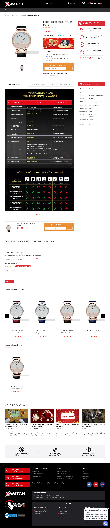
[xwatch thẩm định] (15, 505)
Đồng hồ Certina (43, 483)
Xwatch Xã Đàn (63, 507)
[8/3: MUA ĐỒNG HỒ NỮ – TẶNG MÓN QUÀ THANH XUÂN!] (42, 416)
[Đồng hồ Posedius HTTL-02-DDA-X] (93, 312)
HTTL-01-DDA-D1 (17, 332)
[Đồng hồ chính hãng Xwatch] (14, 4)
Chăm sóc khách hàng (39, 468)
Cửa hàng (72, 3)
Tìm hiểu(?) (67, 35)
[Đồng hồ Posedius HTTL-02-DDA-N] (67, 312)
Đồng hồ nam (36, 10)
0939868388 (38, 514)
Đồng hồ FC (35, 483)
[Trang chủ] (5, 10)
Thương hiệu (24, 10)
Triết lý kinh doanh (61, 473)
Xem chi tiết (49, 56)
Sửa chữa (66, 10)
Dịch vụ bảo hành (88, 507)
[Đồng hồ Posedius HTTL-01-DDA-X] (42, 312)
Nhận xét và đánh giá (11, 263)
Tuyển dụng (84, 478)
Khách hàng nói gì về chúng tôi (64, 478)
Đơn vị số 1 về (55, 453)
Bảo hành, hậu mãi (55, 455)
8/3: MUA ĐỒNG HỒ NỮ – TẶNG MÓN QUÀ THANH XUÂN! (42, 425)
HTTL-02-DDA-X (93, 332)
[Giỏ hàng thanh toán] (99, 4)
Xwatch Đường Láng (40, 507)
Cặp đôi (57, 10)
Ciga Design (51, 483)
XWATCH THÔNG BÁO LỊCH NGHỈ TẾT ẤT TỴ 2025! (67, 425)
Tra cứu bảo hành (36, 476)
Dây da (63, 483)
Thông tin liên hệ (85, 476)
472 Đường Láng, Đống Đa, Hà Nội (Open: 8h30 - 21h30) (44, 510)
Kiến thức (76, 10)
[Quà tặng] (58, 44)
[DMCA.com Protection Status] (21, 516)
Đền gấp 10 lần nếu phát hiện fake (94, 43)
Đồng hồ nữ (47, 10)
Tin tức (82, 471)
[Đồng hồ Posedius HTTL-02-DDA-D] (22, 68)
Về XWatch (13, 10)
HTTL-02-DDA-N (67, 332)
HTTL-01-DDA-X (42, 332)
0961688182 (91, 4)
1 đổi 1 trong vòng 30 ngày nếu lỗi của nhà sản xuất (94, 36)
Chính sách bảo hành (37, 473)
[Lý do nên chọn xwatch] (39, 129)
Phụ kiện (86, 10)
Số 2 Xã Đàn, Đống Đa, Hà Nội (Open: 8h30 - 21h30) (69, 510)
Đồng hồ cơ (58, 483)
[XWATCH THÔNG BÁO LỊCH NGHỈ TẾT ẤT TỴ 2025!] (67, 416)
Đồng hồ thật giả (21, 455)
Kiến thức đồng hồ (85, 473)
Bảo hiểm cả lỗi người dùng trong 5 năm (93, 29)
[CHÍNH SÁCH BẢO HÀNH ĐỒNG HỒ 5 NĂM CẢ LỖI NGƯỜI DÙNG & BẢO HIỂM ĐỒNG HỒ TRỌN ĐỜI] (16, 416)
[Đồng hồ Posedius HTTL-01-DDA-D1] (17, 312)
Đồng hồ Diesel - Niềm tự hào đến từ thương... (93, 425)
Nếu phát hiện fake (88, 455)
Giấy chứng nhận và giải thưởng (64, 476)
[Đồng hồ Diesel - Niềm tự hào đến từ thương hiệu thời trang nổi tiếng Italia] (93, 416)
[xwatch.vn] (15, 494)
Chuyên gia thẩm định (21, 453)
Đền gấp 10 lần (88, 453)
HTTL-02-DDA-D (17, 387)
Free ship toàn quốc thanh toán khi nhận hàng (94, 51)
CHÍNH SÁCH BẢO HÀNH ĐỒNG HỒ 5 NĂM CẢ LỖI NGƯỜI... (16, 425)
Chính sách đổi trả (36, 471)
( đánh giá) (54, 27)
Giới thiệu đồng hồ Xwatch (63, 471)
